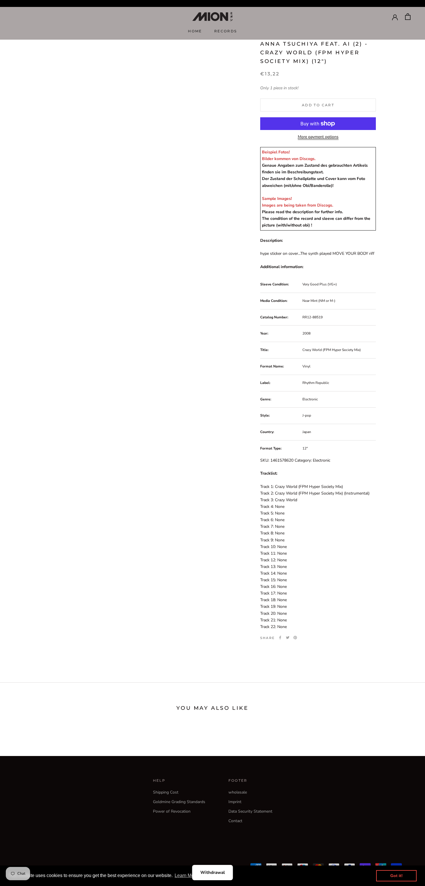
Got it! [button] (396, 875)
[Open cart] (408, 16)
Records (225, 31)
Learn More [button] (186, 875)
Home (195, 31)
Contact (235, 821)
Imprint (234, 802)
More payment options (318, 137)
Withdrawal (212, 872)
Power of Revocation (172, 811)
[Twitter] (287, 637)
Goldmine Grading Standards (179, 802)
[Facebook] (280, 637)
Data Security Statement (250, 811)
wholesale (237, 792)
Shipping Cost (165, 792)
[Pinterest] (295, 637)
